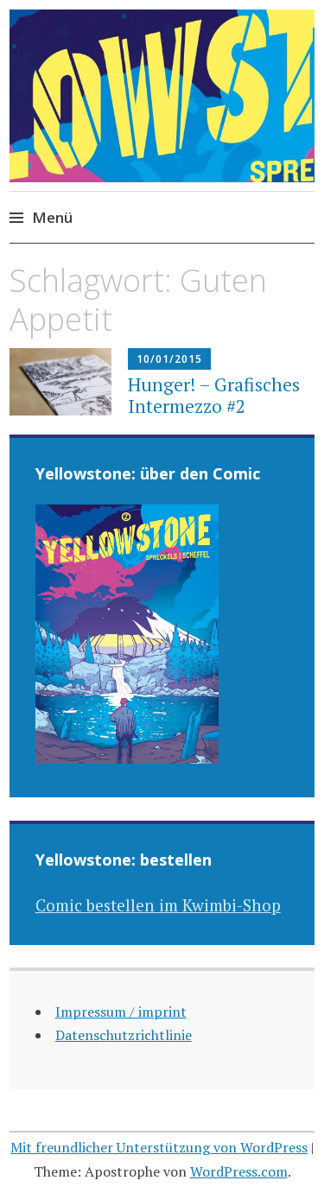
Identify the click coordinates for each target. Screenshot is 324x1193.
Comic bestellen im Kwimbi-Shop (158, 905)
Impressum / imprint (121, 1011)
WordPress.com (239, 1171)
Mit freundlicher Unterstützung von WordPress (159, 1147)
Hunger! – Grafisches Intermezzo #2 (214, 395)
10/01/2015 (169, 359)
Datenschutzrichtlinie (123, 1034)
